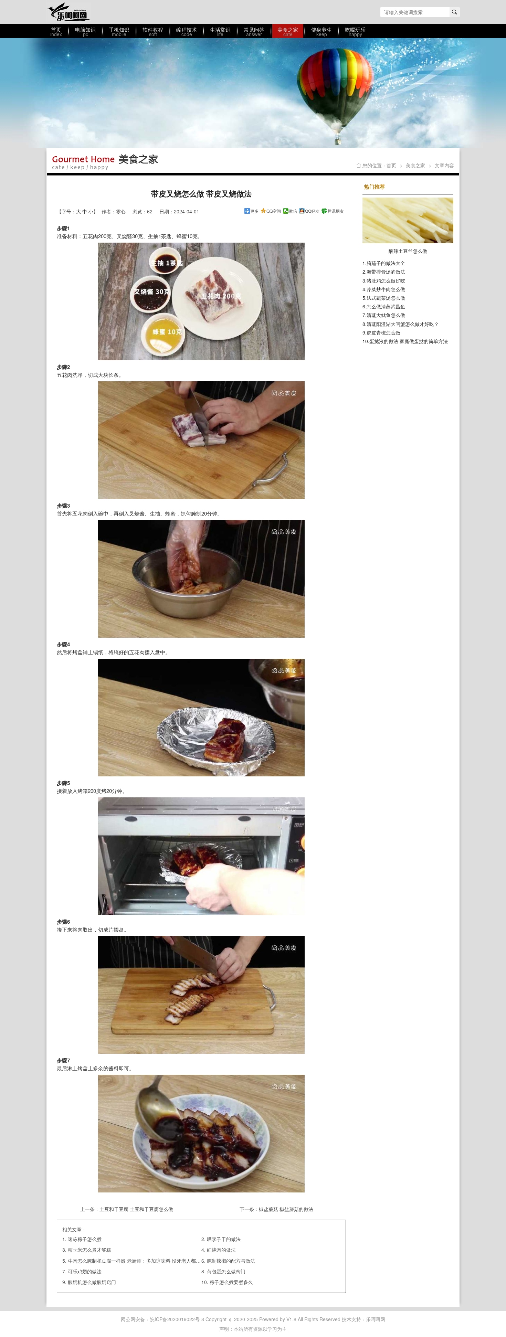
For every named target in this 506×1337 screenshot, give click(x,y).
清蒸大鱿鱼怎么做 (386, 314)
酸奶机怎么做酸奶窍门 (92, 1281)
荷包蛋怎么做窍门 (226, 1271)
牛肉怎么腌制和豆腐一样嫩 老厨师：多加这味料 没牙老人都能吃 (136, 1260)
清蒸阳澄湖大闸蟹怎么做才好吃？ (403, 323)
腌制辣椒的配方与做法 (231, 1260)
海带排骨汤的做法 (386, 271)
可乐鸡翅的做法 (85, 1271)
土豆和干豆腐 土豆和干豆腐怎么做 (136, 1209)
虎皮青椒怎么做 (383, 332)
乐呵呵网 (68, 12)
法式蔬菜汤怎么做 (386, 297)
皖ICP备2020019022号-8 (177, 1319)
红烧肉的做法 (221, 1249)
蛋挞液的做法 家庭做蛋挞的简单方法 (408, 341)
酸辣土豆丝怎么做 (408, 250)
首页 (391, 165)
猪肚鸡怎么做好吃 (386, 280)
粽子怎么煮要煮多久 (231, 1281)
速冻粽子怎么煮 (85, 1238)
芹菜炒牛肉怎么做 (386, 289)
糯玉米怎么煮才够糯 (89, 1249)
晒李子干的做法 (224, 1238)
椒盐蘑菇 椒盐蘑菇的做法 (286, 1209)
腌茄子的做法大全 (386, 262)
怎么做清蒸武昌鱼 (386, 306)
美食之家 (415, 165)
